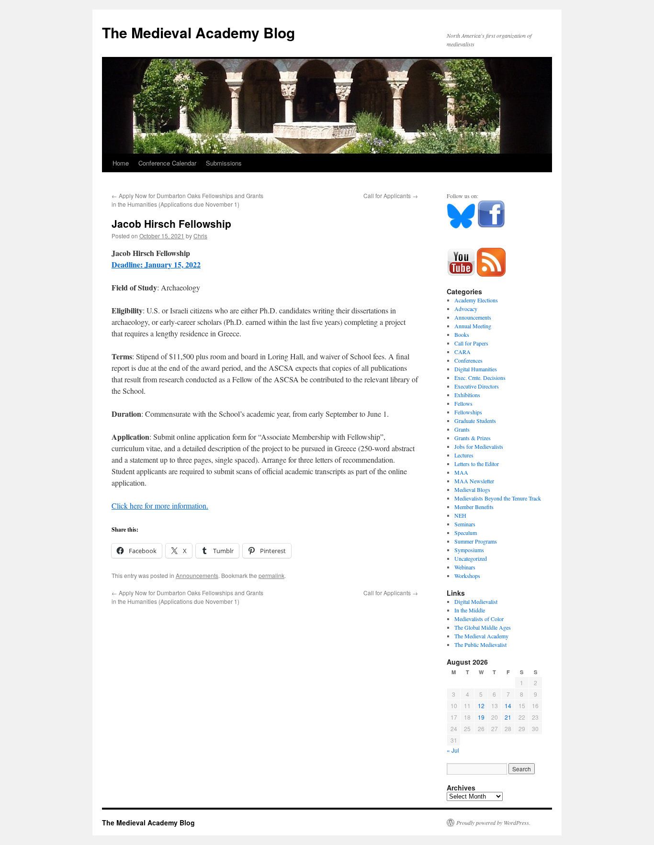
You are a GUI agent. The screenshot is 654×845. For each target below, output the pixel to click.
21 (508, 717)
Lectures (464, 455)
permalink (271, 575)
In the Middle (469, 610)
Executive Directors (476, 386)
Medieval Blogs (472, 489)
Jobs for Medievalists (478, 446)
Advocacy (465, 308)
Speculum (465, 532)
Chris (200, 236)
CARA (462, 352)
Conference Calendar (167, 162)
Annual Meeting (472, 326)
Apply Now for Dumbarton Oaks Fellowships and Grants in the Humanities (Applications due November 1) (187, 199)
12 (481, 705)
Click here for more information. (160, 505)
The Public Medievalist (480, 644)
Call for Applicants (390, 195)
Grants (462, 429)
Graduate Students (475, 420)
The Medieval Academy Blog (198, 32)
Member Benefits (474, 507)
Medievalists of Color (479, 619)
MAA (461, 472)
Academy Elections (476, 300)
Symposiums (469, 550)
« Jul (453, 750)
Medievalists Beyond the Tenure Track (497, 498)
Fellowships (468, 412)
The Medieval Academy (481, 636)
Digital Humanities (475, 369)
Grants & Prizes (472, 438)
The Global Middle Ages (482, 627)
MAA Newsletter (474, 481)
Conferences (468, 360)
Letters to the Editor (476, 463)
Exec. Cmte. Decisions (480, 377)
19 (481, 717)
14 (508, 705)
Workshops (467, 575)
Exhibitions (467, 395)
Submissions (224, 162)
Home (121, 162)
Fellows (463, 403)
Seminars (464, 524)
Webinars (464, 567)
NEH (460, 515)
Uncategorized (470, 558)
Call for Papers (471, 343)
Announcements (197, 575)
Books (461, 334)
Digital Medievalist (475, 601)
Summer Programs (475, 541)
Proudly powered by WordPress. (493, 822)
